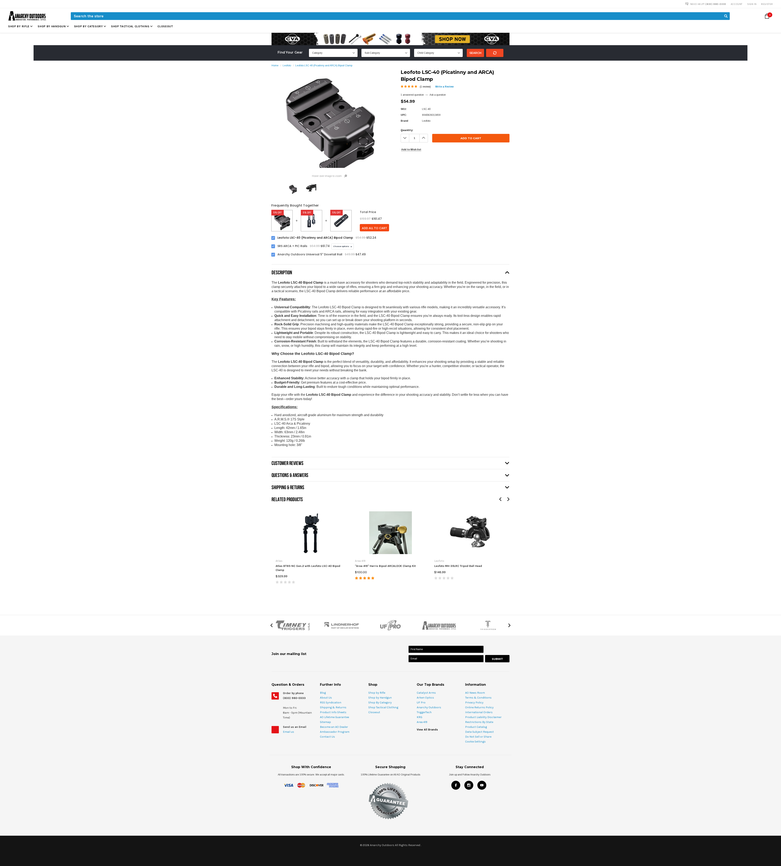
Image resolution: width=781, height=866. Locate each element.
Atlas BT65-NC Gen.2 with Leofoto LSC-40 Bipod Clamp (308, 568)
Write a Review (444, 86)
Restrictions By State (479, 722)
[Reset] (494, 53)
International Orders (479, 712)
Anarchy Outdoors (429, 707)
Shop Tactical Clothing (130, 26)
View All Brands (427, 729)
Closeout (165, 26)
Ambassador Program (334, 732)
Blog (323, 692)
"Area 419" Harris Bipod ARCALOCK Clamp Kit (385, 566)
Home (275, 65)
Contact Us (327, 736)
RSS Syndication (330, 702)
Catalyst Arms (426, 692)
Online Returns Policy (479, 707)
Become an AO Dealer (334, 727)
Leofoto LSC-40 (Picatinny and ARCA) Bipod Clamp (323, 65)
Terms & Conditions (478, 697)
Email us (289, 732)
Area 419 (422, 722)
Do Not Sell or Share (478, 736)
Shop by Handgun (52, 26)
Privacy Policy (474, 702)
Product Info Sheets (333, 712)
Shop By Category (88, 26)
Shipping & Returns (333, 707)
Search (475, 53)
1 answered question (412, 94)
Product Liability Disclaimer (483, 717)
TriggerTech (424, 712)
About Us (326, 697)
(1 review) (425, 86)
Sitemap (325, 722)
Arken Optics (425, 697)
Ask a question (438, 94)
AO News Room (475, 692)
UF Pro (421, 702)
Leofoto (287, 65)
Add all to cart (374, 228)
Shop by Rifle (18, 26)
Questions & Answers (290, 475)
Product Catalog (476, 727)
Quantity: (407, 130)
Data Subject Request (479, 732)
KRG (419, 717)
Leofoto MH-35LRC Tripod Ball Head (458, 566)
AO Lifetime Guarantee (334, 717)
